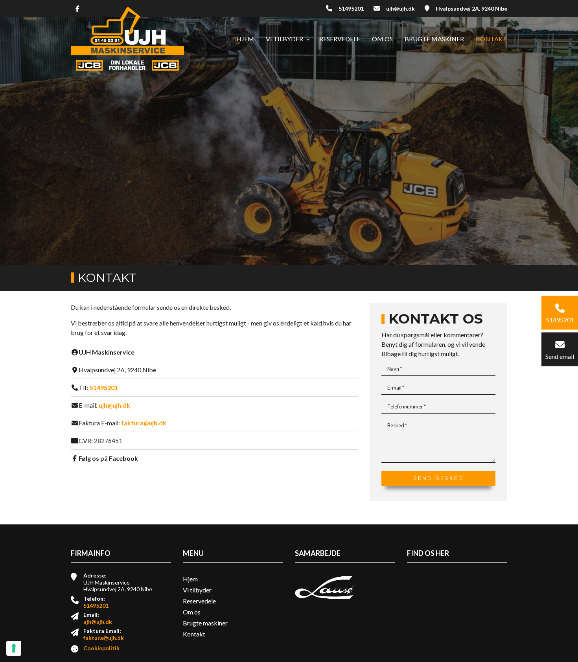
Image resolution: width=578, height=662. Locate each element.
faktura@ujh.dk (143, 423)
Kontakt (194, 634)
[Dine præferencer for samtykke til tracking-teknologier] (13, 648)
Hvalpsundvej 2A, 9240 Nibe (471, 8)
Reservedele (199, 601)
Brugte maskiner (205, 623)
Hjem (190, 579)
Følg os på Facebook (108, 458)
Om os (192, 612)
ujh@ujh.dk (400, 8)
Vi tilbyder (197, 590)
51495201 (351, 8)
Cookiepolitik (101, 648)
